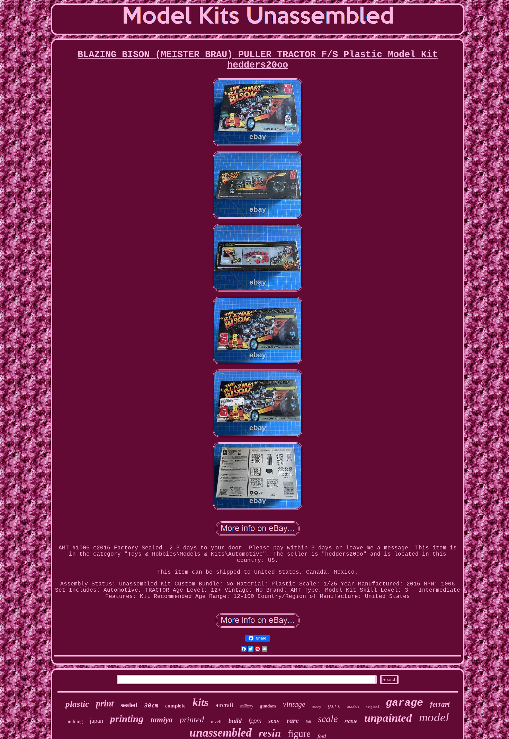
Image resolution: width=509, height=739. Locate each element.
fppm (255, 721)
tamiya (162, 719)
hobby (316, 707)
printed (192, 719)
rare (293, 720)
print (105, 703)
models (353, 707)
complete (175, 705)
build (235, 720)
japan (96, 720)
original (372, 707)
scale (328, 718)
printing (127, 718)
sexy (274, 721)
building (74, 721)
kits (200, 702)
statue (351, 721)
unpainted (388, 718)
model (434, 717)
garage (404, 703)
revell (216, 721)
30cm (151, 705)
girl (334, 706)
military (246, 706)
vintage (294, 704)
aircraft (224, 704)
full (308, 721)
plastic (77, 703)
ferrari (440, 704)
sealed (128, 704)
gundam (268, 705)
